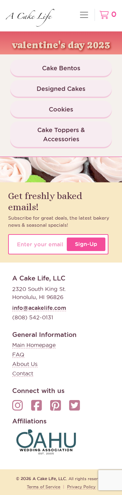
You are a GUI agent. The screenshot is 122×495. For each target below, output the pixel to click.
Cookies (61, 109)
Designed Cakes (61, 88)
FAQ (18, 354)
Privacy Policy (81, 487)
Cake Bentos (61, 68)
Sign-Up (86, 244)
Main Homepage (34, 345)
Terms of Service (43, 487)
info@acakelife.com (39, 308)
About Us (25, 364)
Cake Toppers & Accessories (61, 134)
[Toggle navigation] (84, 14)
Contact (22, 373)
